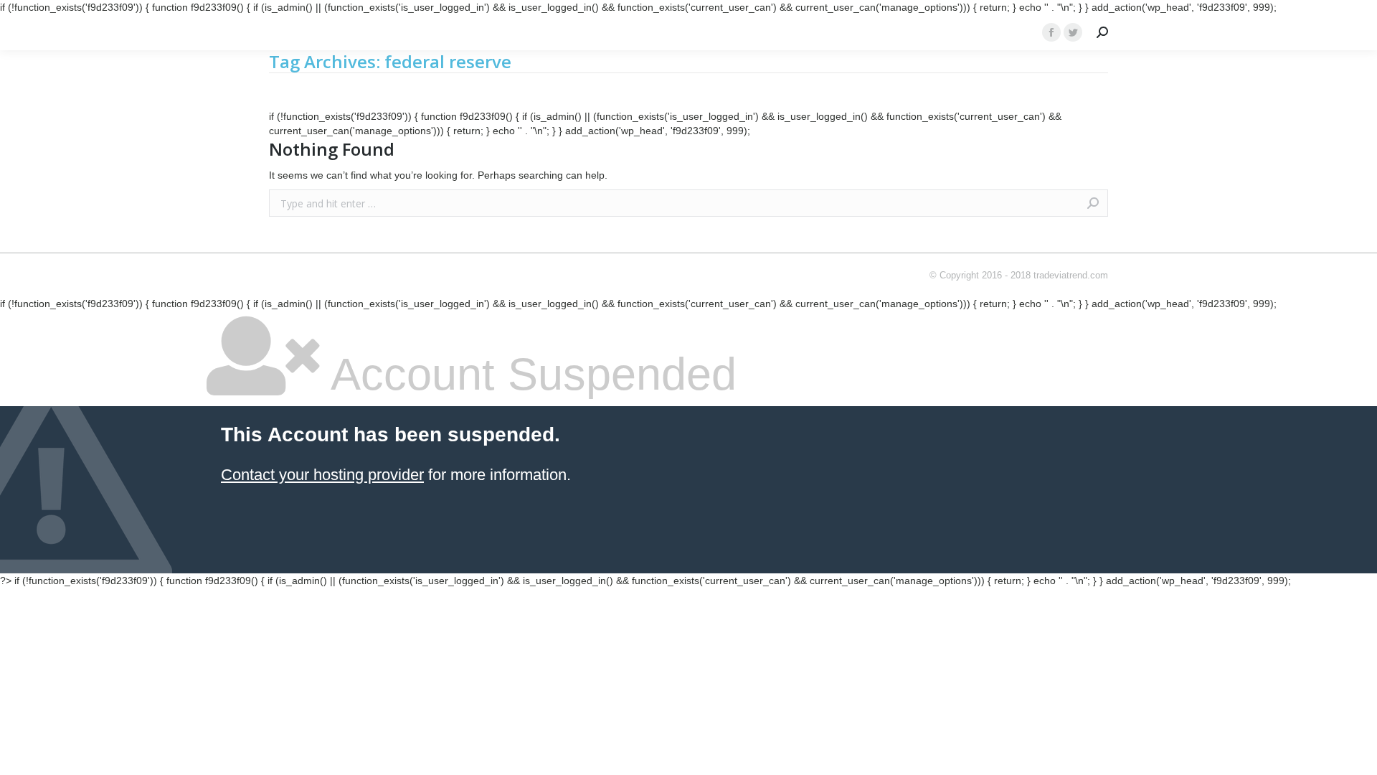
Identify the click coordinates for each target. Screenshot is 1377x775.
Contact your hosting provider (322, 475)
